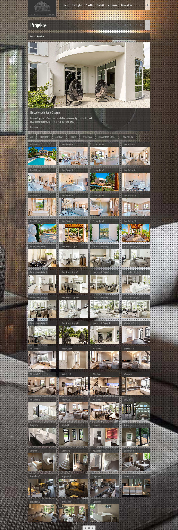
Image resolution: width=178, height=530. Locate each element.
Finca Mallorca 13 (36, 221)
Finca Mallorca (127, 136)
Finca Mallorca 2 (67, 144)
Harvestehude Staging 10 (70, 297)
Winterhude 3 (66, 399)
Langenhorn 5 (97, 476)
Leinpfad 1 (96, 425)
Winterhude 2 (35, 399)
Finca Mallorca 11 (98, 195)
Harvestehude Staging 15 (70, 323)
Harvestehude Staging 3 (101, 246)
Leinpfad (73, 136)
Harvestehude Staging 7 (101, 272)
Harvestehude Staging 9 (38, 297)
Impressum (112, 5)
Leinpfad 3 (34, 425)
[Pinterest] (141, 25)
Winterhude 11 (35, 348)
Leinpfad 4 (127, 399)
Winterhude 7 (35, 374)
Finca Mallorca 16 (130, 221)
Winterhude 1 (128, 374)
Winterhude (87, 136)
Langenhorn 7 (35, 476)
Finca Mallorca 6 (67, 170)
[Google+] (136, 25)
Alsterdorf (59, 136)
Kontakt (100, 5)
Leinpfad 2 (65, 425)
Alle (31, 136)
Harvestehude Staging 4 (132, 246)
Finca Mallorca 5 (35, 170)
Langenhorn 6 (66, 476)
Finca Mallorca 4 (129, 144)
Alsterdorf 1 (97, 450)
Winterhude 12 (129, 323)
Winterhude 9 (97, 348)
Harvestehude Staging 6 (70, 272)
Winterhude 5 (97, 374)
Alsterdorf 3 (34, 450)
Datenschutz (126, 5)
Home (65, 5)
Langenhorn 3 (97, 501)
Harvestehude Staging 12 (132, 297)
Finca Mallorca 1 (35, 144)
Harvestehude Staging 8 (132, 272)
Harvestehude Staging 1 (38, 246)
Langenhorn (44, 136)
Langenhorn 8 (129, 450)
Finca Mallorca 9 (35, 195)
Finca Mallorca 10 (67, 195)
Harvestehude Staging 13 (38, 323)
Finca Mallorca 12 (130, 195)
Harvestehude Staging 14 (101, 323)
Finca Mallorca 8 (129, 170)
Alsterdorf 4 (128, 425)
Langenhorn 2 (35, 501)
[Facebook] (131, 25)
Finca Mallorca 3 (98, 144)
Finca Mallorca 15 (98, 221)
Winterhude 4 (97, 399)
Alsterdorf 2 (66, 450)
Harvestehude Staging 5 (38, 272)
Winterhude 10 (67, 348)
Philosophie (77, 5)
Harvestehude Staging (107, 136)
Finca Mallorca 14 (67, 221)
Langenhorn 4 (129, 476)
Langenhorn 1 (66, 501)
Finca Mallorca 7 (98, 170)
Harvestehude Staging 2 (70, 246)
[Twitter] (125, 25)
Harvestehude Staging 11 (101, 297)
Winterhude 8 (129, 348)
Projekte (89, 5)
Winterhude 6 (66, 374)
